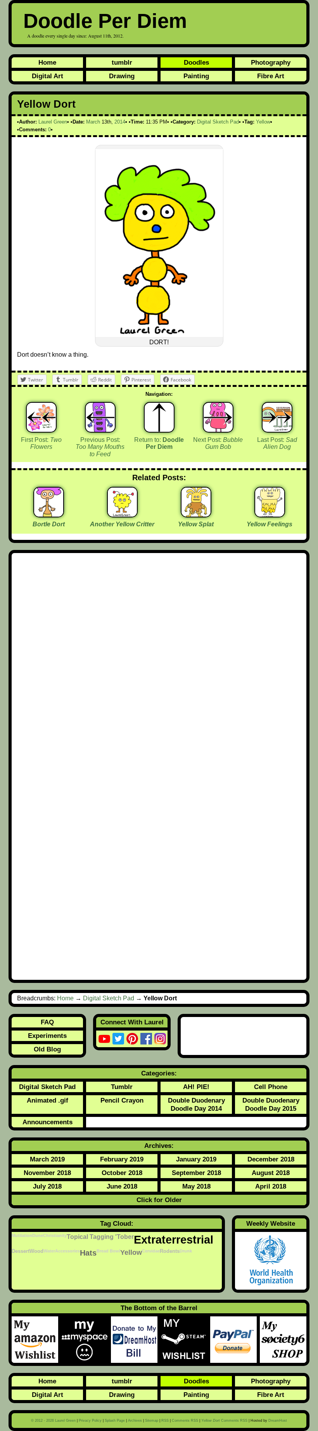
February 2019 (121, 1159)
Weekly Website (270, 1223)
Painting (196, 76)
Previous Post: (100, 446)
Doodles (196, 62)
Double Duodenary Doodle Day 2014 (196, 1104)
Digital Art (47, 76)
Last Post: (277, 443)
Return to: (159, 443)
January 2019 (196, 1159)
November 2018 (47, 1173)
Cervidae (151, 1251)
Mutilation (22, 1235)
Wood (36, 1251)
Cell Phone (270, 1087)
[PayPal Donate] (235, 1339)
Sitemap (151, 1420)
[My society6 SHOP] (283, 1339)
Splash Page (115, 1420)
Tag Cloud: (116, 1223)
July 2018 (47, 1186)
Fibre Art (270, 76)
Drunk (186, 1251)
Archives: (159, 1145)
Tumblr (122, 1087)
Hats (88, 1253)
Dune (37, 1235)
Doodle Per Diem (105, 20)
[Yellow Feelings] (269, 514)
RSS (165, 1420)
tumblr (122, 62)
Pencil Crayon (121, 1100)
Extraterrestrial (173, 1239)
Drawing (122, 76)
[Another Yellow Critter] (122, 514)
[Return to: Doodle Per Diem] (159, 417)
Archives (135, 1420)
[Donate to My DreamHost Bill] (136, 1339)
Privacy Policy (90, 1420)
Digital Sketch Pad (218, 122)
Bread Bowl (108, 1251)
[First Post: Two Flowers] (41, 417)
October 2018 (122, 1173)
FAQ (47, 1022)
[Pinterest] (132, 1038)
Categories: (159, 1073)
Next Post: (218, 443)
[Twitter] (118, 1038)
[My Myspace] (86, 1339)
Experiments (47, 1035)
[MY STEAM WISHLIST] (185, 1339)
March (93, 122)
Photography (270, 62)
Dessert (20, 1251)
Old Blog (47, 1049)
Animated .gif (47, 1100)
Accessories (67, 1251)
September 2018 (196, 1173)
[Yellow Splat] (196, 514)
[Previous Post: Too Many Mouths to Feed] (100, 417)
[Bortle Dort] (48, 514)
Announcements (47, 1122)
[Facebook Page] (146, 1038)
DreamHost (277, 1420)
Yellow (263, 122)
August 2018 (271, 1173)
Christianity (55, 1235)
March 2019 (47, 1159)
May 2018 (196, 1186)
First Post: (41, 443)
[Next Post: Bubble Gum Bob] (218, 417)
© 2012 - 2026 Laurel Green (53, 1420)
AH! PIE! (196, 1087)
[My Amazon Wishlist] (36, 1339)
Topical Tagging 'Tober (100, 1236)
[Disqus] (159, 662)
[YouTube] (104, 1038)
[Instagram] (160, 1038)
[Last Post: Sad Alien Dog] (277, 417)
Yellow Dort (46, 104)
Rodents (170, 1251)
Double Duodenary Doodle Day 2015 (270, 1104)
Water (49, 1251)
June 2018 (122, 1186)
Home (47, 62)
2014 (119, 122)
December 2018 (270, 1159)
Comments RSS (185, 1420)
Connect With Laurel (132, 1022)
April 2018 (270, 1186)
